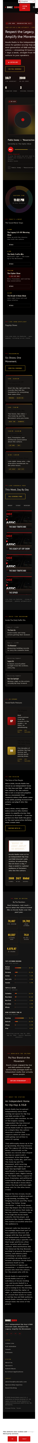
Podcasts (8, 1352)
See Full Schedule (14, 69)
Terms (18, 1408)
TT (15, 1333)
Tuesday (18, 505)
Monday (10, 505)
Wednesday (27, 505)
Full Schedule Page (15, 496)
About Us (8, 1362)
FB (20, 1333)
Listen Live (24, 7)
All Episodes (27, 731)
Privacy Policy (10, 1408)
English (24, 1)
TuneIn (8, 1349)
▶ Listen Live (13, 62)
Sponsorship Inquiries (13, 1385)
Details (11, 244)
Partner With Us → (15, 828)
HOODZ (13, 7)
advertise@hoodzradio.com (16, 1381)
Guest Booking (11, 1388)
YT (11, 1333)
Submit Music (10, 1368)
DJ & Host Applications (14, 1371)
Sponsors (9, 1365)
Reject (24, 1439)
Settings (30, 1431)
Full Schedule (10, 1346)
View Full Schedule (15, 368)
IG (7, 1333)
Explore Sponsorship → (19, 1081)
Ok (12, 1439)
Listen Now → (20, 731)
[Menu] (34, 7)
